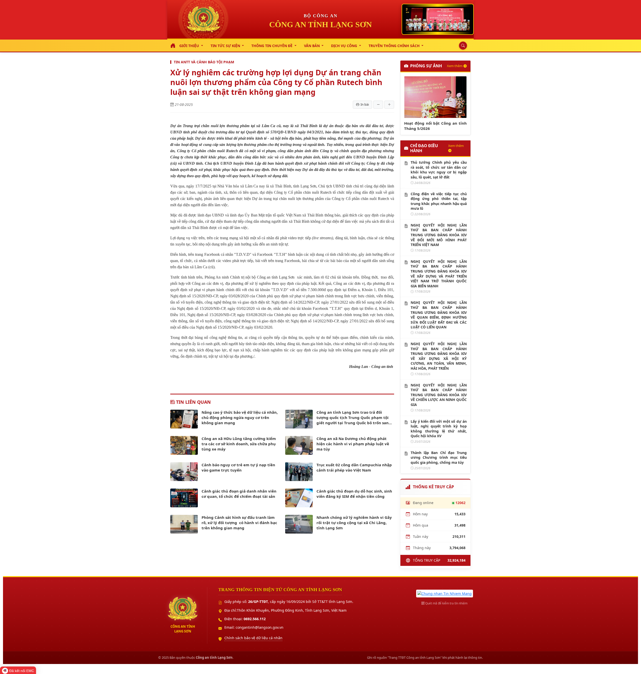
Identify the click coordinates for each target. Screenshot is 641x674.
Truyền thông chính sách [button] (395, 45)
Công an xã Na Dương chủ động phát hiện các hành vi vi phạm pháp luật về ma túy (352, 444)
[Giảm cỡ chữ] (378, 105)
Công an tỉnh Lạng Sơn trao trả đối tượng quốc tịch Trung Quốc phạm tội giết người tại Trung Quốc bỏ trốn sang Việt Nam (353, 417)
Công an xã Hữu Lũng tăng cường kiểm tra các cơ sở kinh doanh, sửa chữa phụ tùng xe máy (239, 444)
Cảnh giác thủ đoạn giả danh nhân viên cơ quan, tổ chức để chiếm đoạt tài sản (239, 494)
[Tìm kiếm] (462, 46)
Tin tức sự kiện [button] (226, 45)
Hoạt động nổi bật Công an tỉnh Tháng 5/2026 (435, 126)
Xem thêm (454, 66)
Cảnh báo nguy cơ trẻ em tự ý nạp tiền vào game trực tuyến (238, 467)
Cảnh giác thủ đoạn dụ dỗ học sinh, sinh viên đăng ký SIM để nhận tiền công (354, 494)
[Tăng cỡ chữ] (389, 105)
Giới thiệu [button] (189, 45)
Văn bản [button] (312, 45)
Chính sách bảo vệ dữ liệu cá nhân (253, 637)
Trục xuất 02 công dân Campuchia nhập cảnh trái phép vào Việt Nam (354, 467)
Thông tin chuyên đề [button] (272, 45)
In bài (365, 104)
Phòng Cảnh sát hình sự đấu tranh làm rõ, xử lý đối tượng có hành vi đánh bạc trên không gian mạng (239, 522)
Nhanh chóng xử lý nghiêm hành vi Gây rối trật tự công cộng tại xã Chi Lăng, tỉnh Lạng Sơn (354, 522)
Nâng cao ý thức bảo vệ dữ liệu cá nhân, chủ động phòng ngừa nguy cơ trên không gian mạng (240, 417)
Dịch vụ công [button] (344, 45)
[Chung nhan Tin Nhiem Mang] (444, 593)
